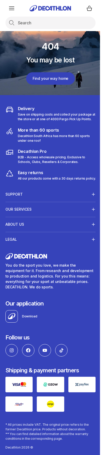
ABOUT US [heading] (14, 233)
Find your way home (50, 78)
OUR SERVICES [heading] (18, 218)
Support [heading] (14, 203)
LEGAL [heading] (11, 248)
